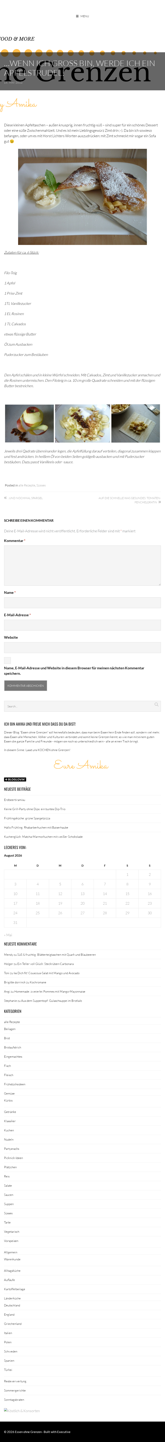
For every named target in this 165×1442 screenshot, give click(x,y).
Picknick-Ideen (13, 1158)
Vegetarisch (11, 1231)
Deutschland (12, 1305)
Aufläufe (9, 1280)
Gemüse (9, 1093)
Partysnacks (11, 1148)
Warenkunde (12, 1259)
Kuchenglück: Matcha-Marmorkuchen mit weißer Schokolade (43, 836)
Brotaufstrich (12, 1047)
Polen (7, 1342)
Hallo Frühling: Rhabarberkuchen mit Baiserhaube (36, 827)
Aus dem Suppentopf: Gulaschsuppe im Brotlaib (51, 1000)
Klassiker (10, 1121)
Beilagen (9, 1029)
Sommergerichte (15, 1390)
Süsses (41, 485)
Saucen (8, 1194)
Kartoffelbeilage (14, 1289)
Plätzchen (10, 1167)
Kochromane (38, 982)
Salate (8, 1185)
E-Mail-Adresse (17, 615)
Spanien (9, 1360)
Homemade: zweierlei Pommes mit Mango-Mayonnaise (49, 991)
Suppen (9, 1204)
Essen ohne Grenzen (28, 1432)
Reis (6, 1176)
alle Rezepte (27, 485)
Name (10, 592)
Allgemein (10, 1252)
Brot (7, 1038)
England (9, 1314)
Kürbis (8, 1100)
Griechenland (13, 1323)
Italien (8, 1333)
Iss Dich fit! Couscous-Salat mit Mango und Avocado (46, 973)
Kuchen (9, 1130)
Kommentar (14, 540)
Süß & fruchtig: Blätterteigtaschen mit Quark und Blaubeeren (56, 954)
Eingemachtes (13, 1056)
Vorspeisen (11, 1241)
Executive (63, 1432)
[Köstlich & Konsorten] (22, 1411)
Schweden (10, 1351)
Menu (84, 16)
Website (11, 637)
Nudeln (8, 1139)
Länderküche (12, 1298)
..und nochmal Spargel (25, 498)
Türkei (8, 1370)
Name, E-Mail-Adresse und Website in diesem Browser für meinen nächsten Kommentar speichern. (74, 671)
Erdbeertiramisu (14, 800)
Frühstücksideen (14, 1084)
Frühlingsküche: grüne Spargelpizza (27, 818)
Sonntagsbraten (14, 1399)
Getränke (10, 1112)
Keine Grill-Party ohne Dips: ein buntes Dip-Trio (34, 809)
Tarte (7, 1222)
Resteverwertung (15, 1381)
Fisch (7, 1065)
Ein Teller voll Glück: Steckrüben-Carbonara (45, 964)
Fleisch (8, 1075)
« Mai (8, 935)
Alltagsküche (12, 1270)
